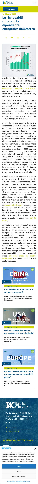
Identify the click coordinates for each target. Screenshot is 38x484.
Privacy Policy (13, 428)
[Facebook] (6, 37)
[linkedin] (9, 422)
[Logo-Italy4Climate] (8, 2)
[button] (35, 449)
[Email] (29, 37)
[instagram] (6, 422)
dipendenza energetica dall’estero (18, 88)
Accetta (19, 466)
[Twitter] (12, 37)
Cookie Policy (11, 481)
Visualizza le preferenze (19, 476)
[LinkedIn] (17, 37)
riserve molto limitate (13, 205)
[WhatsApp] (23, 37)
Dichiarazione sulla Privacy (23, 481)
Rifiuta (19, 471)
